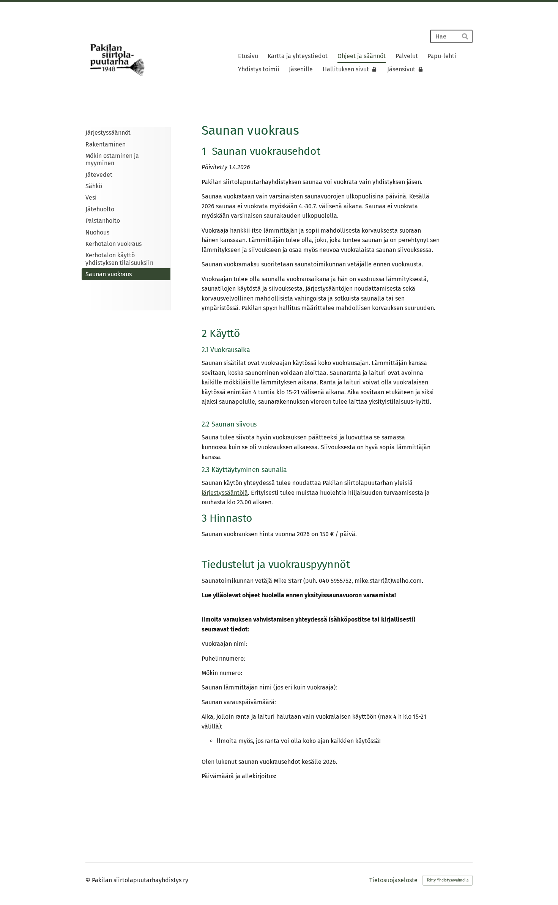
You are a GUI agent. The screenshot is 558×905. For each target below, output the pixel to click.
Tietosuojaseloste (393, 880)
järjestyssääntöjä (225, 492)
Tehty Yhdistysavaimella (447, 880)
